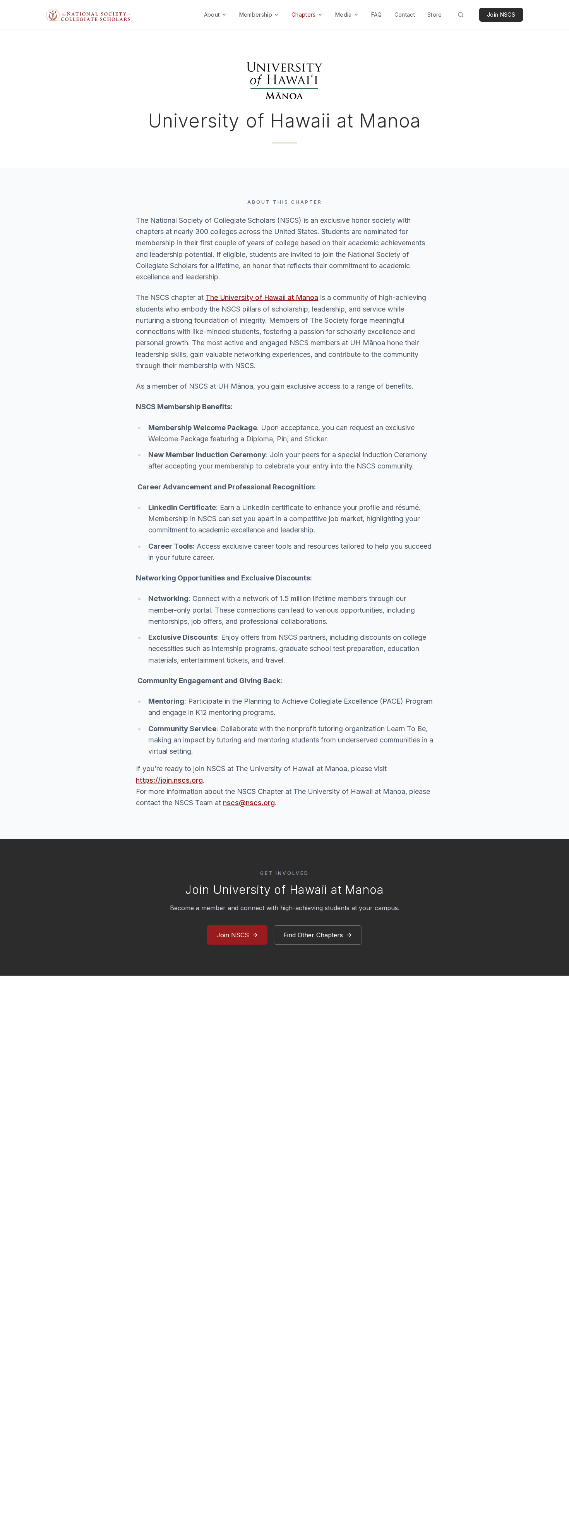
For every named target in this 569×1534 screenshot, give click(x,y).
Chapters (303, 14)
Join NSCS (501, 14)
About (212, 14)
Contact (404, 14)
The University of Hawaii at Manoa (262, 297)
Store (434, 14)
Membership (256, 14)
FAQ (376, 14)
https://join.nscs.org (169, 780)
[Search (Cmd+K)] (460, 15)
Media (343, 14)
